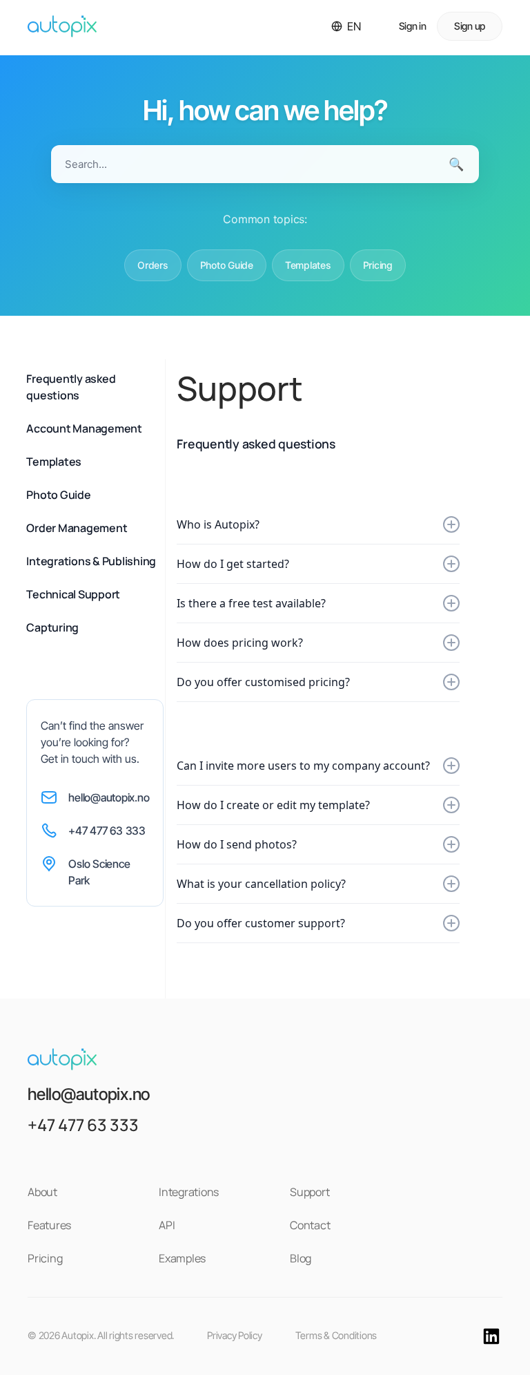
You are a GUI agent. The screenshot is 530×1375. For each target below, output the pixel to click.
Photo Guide (226, 265)
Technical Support (73, 594)
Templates (308, 265)
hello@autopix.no (108, 797)
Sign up (469, 26)
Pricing (378, 265)
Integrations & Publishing (91, 561)
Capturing (52, 627)
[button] (346, 26)
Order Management (76, 527)
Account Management (84, 428)
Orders (152, 265)
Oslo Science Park (99, 872)
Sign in (412, 26)
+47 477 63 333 (107, 830)
